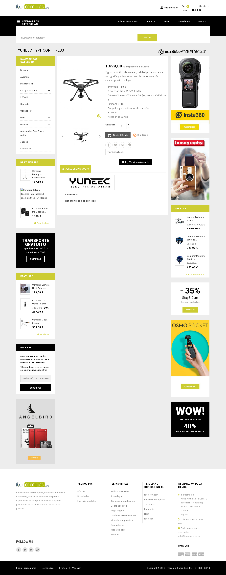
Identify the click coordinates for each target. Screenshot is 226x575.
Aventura (24, 77)
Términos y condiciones (123, 501)
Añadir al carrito (118, 135)
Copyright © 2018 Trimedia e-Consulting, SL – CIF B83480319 (178, 568)
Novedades (184, 21)
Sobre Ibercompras (128, 21)
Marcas (202, 21)
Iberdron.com (151, 495)
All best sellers (41, 223)
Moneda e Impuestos (122, 520)
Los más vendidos (86, 501)
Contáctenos (117, 525)
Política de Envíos (120, 491)
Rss (31, 549)
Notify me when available (135, 162)
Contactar (151, 21)
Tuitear (115, 145)
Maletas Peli (26, 83)
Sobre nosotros (119, 506)
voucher (76, 568)
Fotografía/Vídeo (29, 90)
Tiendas (115, 534)
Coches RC (26, 111)
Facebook (18, 549)
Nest (22, 117)
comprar (190, 309)
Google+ (122, 145)
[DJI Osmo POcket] (190, 358)
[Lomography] (190, 169)
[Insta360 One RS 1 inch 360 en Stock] (190, 94)
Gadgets (24, 104)
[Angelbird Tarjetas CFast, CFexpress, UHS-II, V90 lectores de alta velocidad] (35, 431)
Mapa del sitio (118, 530)
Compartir (108, 145)
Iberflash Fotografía (154, 499)
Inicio (167, 21)
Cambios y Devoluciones (123, 515)
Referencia (71, 194)
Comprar (35, 259)
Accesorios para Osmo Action (32, 133)
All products (43, 334)
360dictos (149, 504)
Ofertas (81, 491)
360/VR (24, 97)
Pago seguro (117, 510)
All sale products (195, 274)
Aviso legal (116, 496)
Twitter (25, 549)
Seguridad (25, 148)
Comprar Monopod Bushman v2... (39, 174)
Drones (24, 70)
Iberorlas (149, 518)
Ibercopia (149, 509)
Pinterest (129, 145)
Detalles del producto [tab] (75, 169)
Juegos (24, 142)
